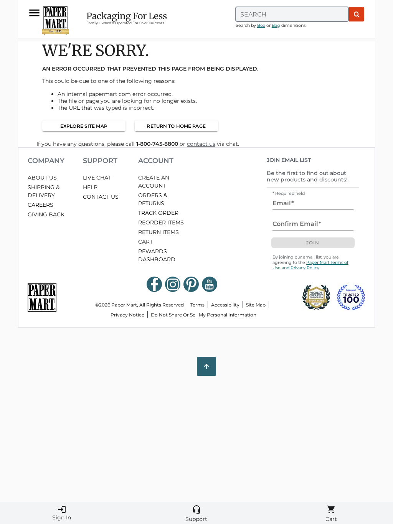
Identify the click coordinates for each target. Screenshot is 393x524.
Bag (276, 25)
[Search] (356, 14)
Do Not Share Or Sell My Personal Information (203, 315)
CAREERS (40, 204)
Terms (197, 305)
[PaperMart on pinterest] (191, 284)
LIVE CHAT (97, 177)
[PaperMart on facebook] (154, 284)
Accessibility (225, 305)
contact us (201, 143)
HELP (90, 187)
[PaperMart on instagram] (172, 284)
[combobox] (292, 14)
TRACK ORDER (158, 212)
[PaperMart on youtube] (209, 284)
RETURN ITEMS (158, 232)
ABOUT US (42, 177)
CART (145, 241)
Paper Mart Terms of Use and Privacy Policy (310, 265)
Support (196, 513)
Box (261, 25)
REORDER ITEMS (161, 222)
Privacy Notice (127, 315)
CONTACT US (101, 196)
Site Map (256, 305)
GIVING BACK (46, 214)
